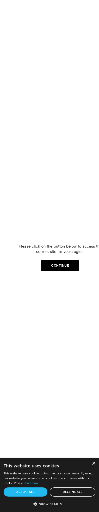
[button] (49, 504)
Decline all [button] (72, 492)
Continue (60, 265)
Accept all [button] (25, 492)
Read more (31, 483)
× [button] (93, 463)
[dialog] (49, 485)
